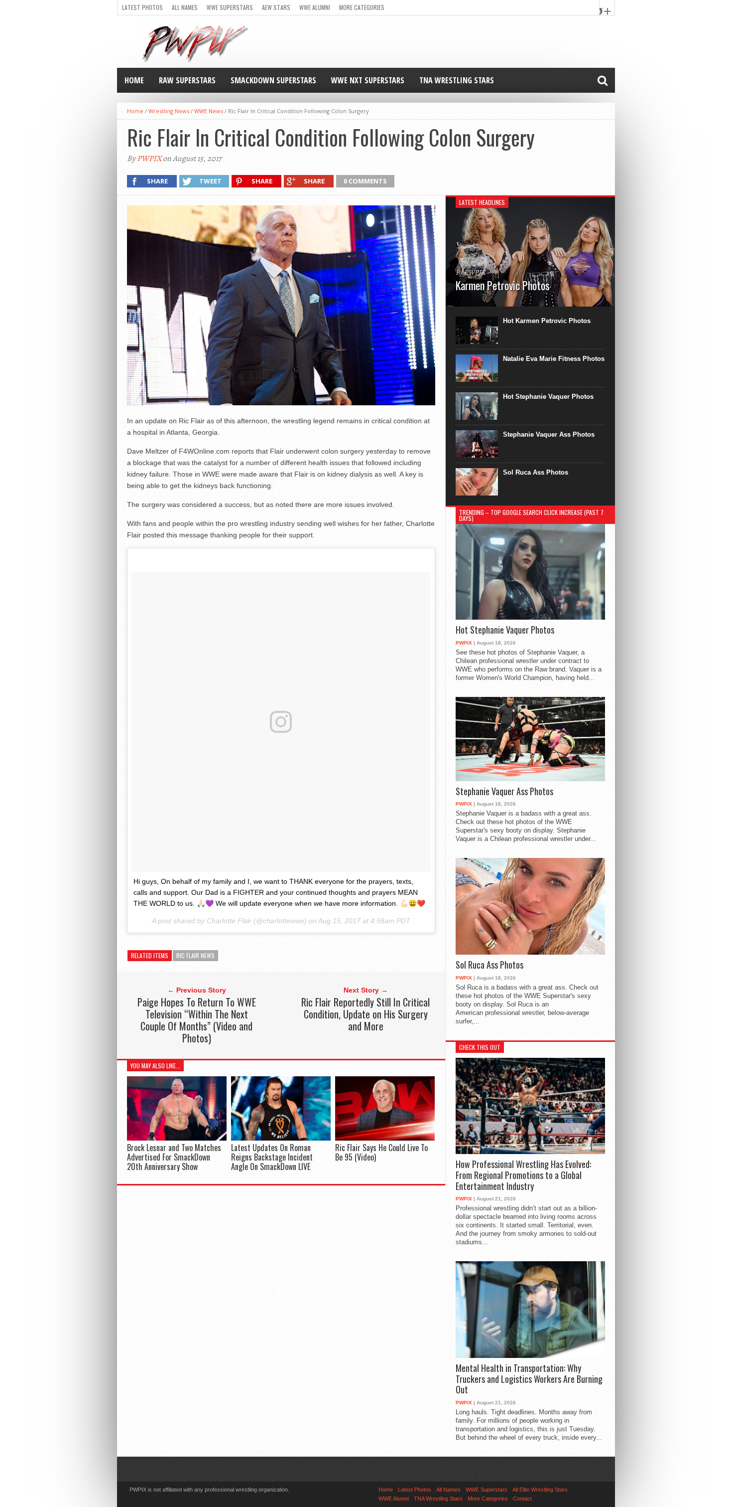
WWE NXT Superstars (367, 80)
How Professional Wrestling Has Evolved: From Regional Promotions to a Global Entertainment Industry (523, 1175)
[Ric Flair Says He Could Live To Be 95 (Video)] (385, 1138)
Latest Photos (142, 7)
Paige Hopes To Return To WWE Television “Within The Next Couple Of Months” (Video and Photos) (196, 1020)
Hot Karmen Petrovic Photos (547, 321)
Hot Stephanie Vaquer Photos (548, 396)
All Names (185, 7)
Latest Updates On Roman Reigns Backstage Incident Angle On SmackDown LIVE (272, 1157)
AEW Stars (276, 7)
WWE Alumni (314, 7)
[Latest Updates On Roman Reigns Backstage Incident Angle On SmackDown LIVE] (281, 1138)
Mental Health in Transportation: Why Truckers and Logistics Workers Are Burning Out (529, 1379)
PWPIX (149, 158)
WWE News (208, 111)
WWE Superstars (230, 7)
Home (134, 80)
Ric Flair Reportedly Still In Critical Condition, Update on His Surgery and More (365, 1014)
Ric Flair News (195, 955)
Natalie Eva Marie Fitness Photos (554, 358)
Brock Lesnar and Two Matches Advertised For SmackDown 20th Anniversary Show (174, 1157)
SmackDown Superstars (273, 80)
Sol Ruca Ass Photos (535, 472)
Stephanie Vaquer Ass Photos (549, 434)
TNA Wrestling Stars (456, 80)
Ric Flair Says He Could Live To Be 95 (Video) (381, 1152)
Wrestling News (168, 111)
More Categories (361, 7)
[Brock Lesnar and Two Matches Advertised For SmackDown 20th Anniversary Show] (177, 1138)
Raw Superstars (187, 80)
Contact (522, 1499)
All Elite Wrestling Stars (540, 1490)
